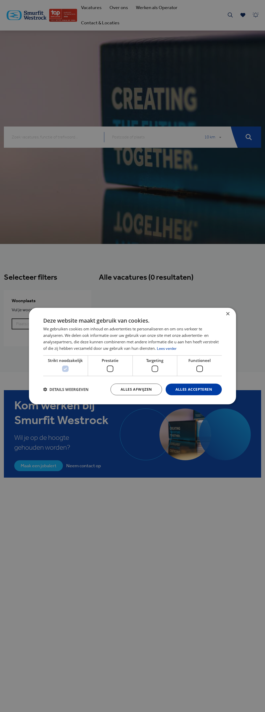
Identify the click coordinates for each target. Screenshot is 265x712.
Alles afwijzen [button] (136, 389)
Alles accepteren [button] (193, 389)
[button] (66, 389)
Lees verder (166, 348)
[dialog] (132, 356)
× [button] (228, 314)
